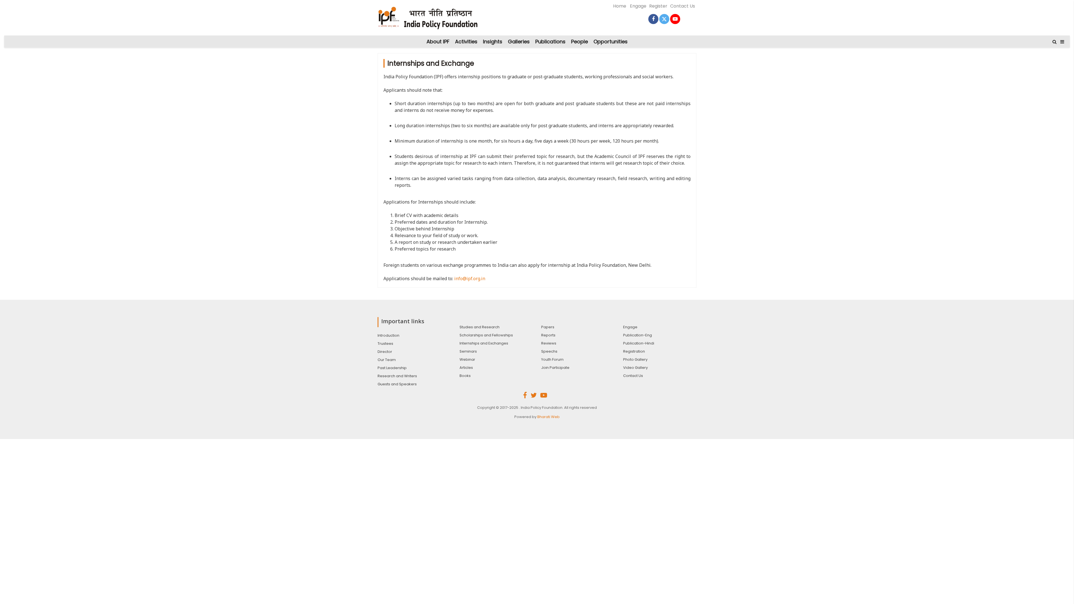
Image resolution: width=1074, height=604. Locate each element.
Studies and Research (480, 327)
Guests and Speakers (397, 384)
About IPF (438, 41)
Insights (492, 41)
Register (658, 6)
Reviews (548, 343)
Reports (548, 335)
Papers (547, 327)
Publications (550, 41)
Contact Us (682, 6)
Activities (466, 41)
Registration (634, 351)
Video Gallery (635, 367)
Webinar (467, 359)
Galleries (519, 41)
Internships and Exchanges (484, 343)
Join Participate (555, 367)
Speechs (549, 351)
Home (619, 6)
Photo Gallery (635, 359)
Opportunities (610, 41)
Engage (638, 6)
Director (385, 351)
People (579, 41)
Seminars (468, 351)
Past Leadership (392, 368)
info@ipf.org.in (469, 278)
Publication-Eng (637, 335)
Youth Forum (552, 359)
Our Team (387, 359)
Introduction (388, 335)
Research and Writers (397, 376)
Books (465, 375)
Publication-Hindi (638, 343)
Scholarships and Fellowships (486, 335)
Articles (466, 367)
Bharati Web (548, 416)
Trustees (385, 343)
